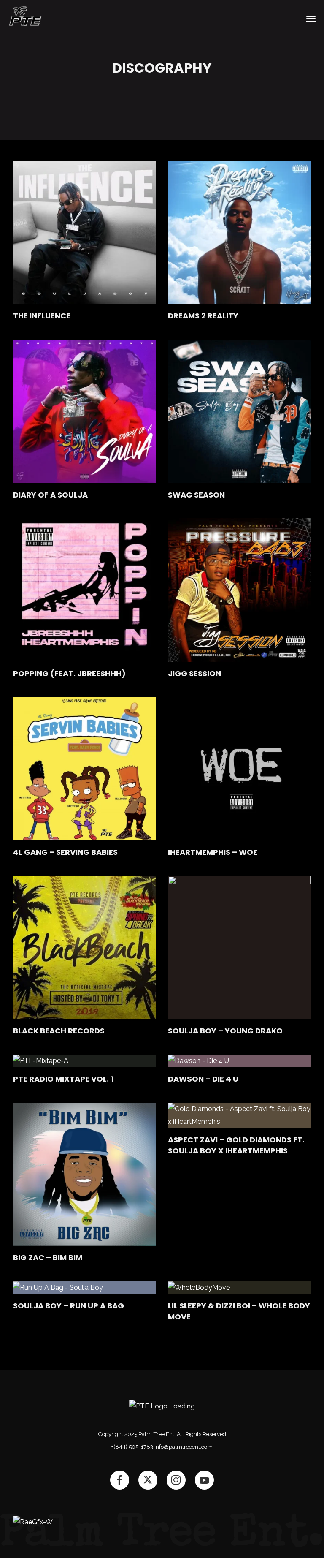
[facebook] (119, 1479)
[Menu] (311, 18)
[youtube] (204, 1480)
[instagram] (176, 1479)
